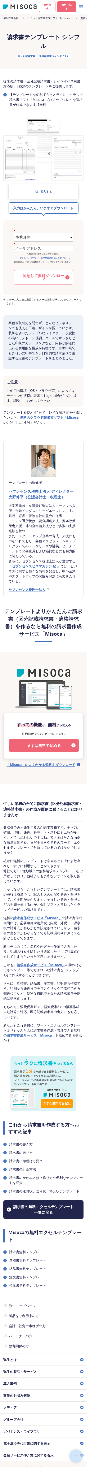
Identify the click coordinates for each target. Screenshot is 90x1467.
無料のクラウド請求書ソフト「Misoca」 (51, 417)
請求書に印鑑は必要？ (26, 1161)
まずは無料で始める (44, 745)
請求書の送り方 (21, 1152)
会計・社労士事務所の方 (27, 1326)
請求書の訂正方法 (22, 1169)
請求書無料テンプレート (27, 1252)
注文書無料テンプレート (27, 1277)
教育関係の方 (19, 1346)
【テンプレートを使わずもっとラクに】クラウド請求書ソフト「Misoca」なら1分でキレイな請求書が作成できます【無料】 (46, 99)
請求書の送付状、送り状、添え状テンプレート (44, 1191)
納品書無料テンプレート (27, 1268)
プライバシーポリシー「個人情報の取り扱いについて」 (43, 258)
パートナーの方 (20, 1336)
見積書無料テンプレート (27, 1260)
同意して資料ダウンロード (43, 277)
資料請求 (47, 6)
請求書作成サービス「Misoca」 (37, 918)
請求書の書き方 (21, 1144)
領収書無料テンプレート (27, 1285)
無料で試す (67, 6)
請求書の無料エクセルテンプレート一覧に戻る (43, 1209)
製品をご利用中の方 (24, 1316)
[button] (43, 191)
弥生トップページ (22, 1305)
